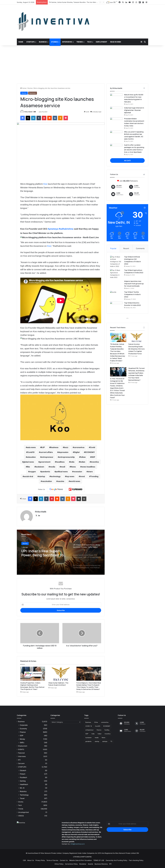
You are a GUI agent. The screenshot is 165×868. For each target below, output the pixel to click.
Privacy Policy (40, 860)
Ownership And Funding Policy (116, 860)
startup (42, 476)
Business (43, 42)
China (96, 722)
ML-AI (22, 788)
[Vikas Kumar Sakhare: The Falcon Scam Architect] (60, 674)
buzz (66, 447)
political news (62, 471)
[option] (61, 552)
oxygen (32, 471)
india (72, 462)
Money (22, 739)
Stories (54, 42)
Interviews (67, 42)
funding (106, 730)
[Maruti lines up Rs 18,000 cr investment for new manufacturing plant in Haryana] (116, 98)
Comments (140, 248)
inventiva (95, 462)
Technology (24, 795)
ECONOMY (90, 452)
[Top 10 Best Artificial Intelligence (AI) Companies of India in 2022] (116, 262)
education (31, 457)
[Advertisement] (82, 64)
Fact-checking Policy (136, 860)
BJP (43, 447)
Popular (113, 248)
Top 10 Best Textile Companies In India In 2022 (132, 294)
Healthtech (24, 784)
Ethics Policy (59, 864)
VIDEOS (21, 816)
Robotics (23, 791)
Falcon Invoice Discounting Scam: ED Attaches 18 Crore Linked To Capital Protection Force (80, 2)
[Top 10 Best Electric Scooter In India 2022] (116, 306)
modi (63, 467)
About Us (30, 860)
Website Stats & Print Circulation (80, 860)
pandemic (45, 471)
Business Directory (101, 864)
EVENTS (21, 749)
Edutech (23, 770)
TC (111, 741)
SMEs (22, 742)
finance (99, 730)
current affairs (46, 452)
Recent (126, 248)
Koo (45, 184)
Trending (94, 476)
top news (70, 476)
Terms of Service (52, 860)
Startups (30, 42)
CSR (24, 860)
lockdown (40, 467)
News (73, 467)
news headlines (88, 467)
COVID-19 (88, 726)
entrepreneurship (67, 457)
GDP (93, 457)
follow (83, 457)
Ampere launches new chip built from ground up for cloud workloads (134, 283)
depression (63, 452)
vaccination (47, 481)
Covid (92, 447)
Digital (76, 452)
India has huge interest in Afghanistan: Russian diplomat (134, 110)
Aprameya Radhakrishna (60, 229)
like (28, 467)
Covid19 (30, 452)
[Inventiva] (53, 21)
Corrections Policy (71, 864)
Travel (22, 798)
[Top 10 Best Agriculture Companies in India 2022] (116, 274)
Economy (23, 729)
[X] (36, 515)
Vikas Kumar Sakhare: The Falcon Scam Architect (58, 684)
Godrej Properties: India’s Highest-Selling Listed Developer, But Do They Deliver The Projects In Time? (32, 686)
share (90, 471)
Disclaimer (82, 864)
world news (75, 481)
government (45, 462)
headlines (60, 462)
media (52, 467)
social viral (28, 476)
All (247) (127, 160)
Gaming (23, 781)
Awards (90, 864)
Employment (101, 42)
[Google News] (56, 489)
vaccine (60, 481)
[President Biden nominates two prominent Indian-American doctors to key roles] (116, 122)
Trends (79, 42)
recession (77, 471)
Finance (23, 732)
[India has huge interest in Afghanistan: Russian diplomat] (116, 111)
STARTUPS (22, 767)
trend (82, 476)
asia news (31, 447)
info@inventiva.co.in (77, 844)
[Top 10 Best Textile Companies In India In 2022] (116, 295)
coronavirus (79, 447)
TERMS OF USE (98, 860)
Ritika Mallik (28, 112)
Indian (82, 462)
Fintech (22, 774)
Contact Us (64, 860)
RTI (19, 760)
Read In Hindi (115, 42)
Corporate (24, 725)
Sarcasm (21, 763)
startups (104, 741)
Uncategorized (23, 812)
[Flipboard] (75, 489)
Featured (21, 753)
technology (55, 476)
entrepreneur (47, 457)
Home (20, 42)
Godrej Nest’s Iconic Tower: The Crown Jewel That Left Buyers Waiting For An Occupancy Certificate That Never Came (43, 553)
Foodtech (23, 777)
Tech (89, 42)
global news (28, 462)
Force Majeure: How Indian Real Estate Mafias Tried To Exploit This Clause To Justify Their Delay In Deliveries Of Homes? (88, 686)
